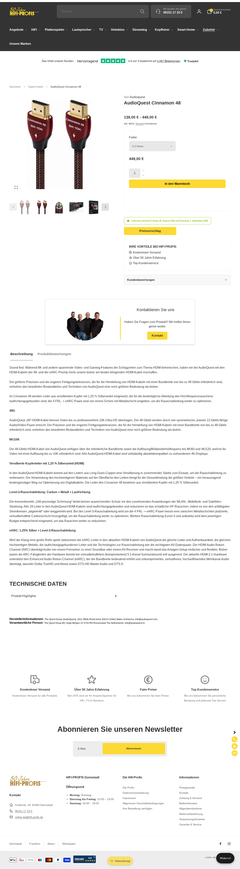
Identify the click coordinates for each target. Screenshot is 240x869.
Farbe (133, 137)
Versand (139, 123)
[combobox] (103, 11)
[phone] (235, 739)
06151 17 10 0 (23, 811)
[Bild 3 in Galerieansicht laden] (42, 207)
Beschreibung (21, 354)
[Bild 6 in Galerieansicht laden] (93, 207)
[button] (219, 11)
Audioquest (134, 97)
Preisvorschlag (150, 231)
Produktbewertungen (54, 354)
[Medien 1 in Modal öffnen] (59, 144)
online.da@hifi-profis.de (29, 817)
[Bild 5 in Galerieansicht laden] (76, 207)
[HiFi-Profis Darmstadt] (28, 785)
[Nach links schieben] (13, 207)
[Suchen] (142, 11)
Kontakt (157, 335)
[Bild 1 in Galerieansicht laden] (24, 207)
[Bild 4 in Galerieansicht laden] (59, 207)
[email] (235, 753)
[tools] (235, 746)
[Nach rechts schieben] (105, 207)
